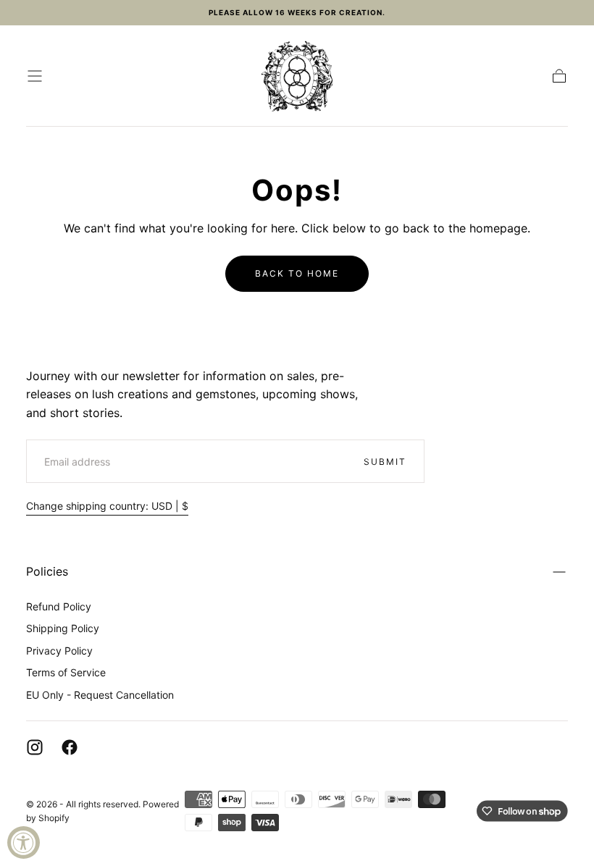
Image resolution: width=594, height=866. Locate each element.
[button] (34, 76)
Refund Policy (58, 606)
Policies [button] (47, 571)
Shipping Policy (62, 628)
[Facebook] (69, 747)
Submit (385, 461)
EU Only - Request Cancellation (100, 695)
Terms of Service (66, 672)
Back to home (297, 273)
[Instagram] (35, 747)
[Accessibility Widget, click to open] (23, 842)
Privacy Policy (59, 650)
